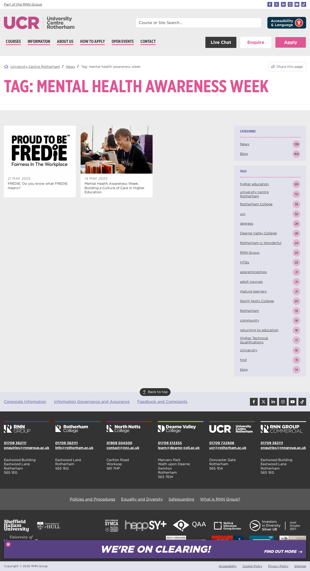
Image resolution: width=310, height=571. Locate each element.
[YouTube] (296, 4)
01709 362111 (15, 443)
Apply (290, 42)
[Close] (8, 544)
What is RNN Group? (220, 499)
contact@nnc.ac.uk (123, 448)
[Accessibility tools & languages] (286, 23)
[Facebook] (269, 4)
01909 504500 (119, 443)
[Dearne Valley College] (180, 427)
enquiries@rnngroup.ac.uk (26, 448)
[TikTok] (303, 4)
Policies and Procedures (92, 499)
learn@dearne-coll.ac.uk (179, 448)
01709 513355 (170, 443)
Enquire (255, 42)
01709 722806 (221, 443)
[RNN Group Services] (283, 427)
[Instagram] (290, 4)
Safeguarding (181, 499)
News (70, 67)
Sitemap (300, 566)
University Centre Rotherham (35, 67)
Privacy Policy (278, 566)
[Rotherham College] (78, 427)
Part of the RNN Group (23, 4)
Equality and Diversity (142, 499)
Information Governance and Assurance (92, 401)
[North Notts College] (129, 427)
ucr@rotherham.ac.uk (227, 448)
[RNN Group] (26, 427)
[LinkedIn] (283, 4)
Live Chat (221, 42)
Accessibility (228, 566)
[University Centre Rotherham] (232, 427)
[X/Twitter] (276, 4)
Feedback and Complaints (162, 401)
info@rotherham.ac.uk (74, 448)
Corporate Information (25, 401)
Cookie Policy (252, 566)
